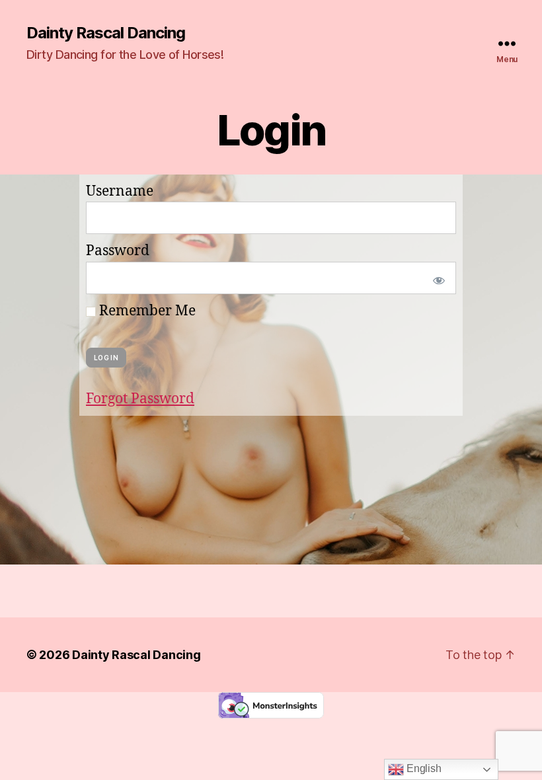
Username (119, 191)
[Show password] (436, 278)
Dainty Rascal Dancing (105, 33)
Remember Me (146, 311)
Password (117, 251)
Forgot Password (140, 399)
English (422, 768)
